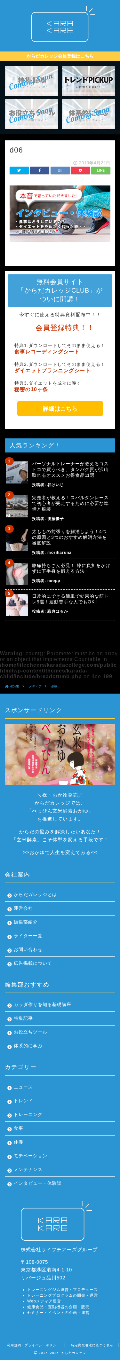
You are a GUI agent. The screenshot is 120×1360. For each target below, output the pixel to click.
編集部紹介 (26, 922)
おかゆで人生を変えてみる (60, 852)
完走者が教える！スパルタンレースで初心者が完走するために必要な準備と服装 (70, 503)
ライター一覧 (28, 935)
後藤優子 (55, 518)
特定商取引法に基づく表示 (92, 1345)
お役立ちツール (30, 1032)
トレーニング (28, 1114)
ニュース (23, 1087)
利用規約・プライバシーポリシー (33, 1345)
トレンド (23, 1100)
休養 (18, 1142)
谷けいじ (55, 485)
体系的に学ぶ (28, 1045)
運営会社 (23, 908)
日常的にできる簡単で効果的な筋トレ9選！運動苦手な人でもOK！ (70, 599)
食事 (18, 1128)
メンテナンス (28, 1169)
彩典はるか (57, 611)
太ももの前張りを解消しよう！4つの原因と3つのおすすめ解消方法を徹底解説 (69, 537)
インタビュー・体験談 (38, 1183)
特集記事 (23, 1018)
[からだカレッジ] (60, 43)
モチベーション (30, 1155)
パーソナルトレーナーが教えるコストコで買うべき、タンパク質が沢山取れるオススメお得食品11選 (70, 469)
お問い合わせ (28, 949)
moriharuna (59, 552)
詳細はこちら (60, 408)
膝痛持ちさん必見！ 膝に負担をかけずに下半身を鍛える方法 (71, 568)
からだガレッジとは (35, 894)
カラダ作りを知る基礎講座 (42, 1004)
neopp (53, 580)
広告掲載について (33, 963)
